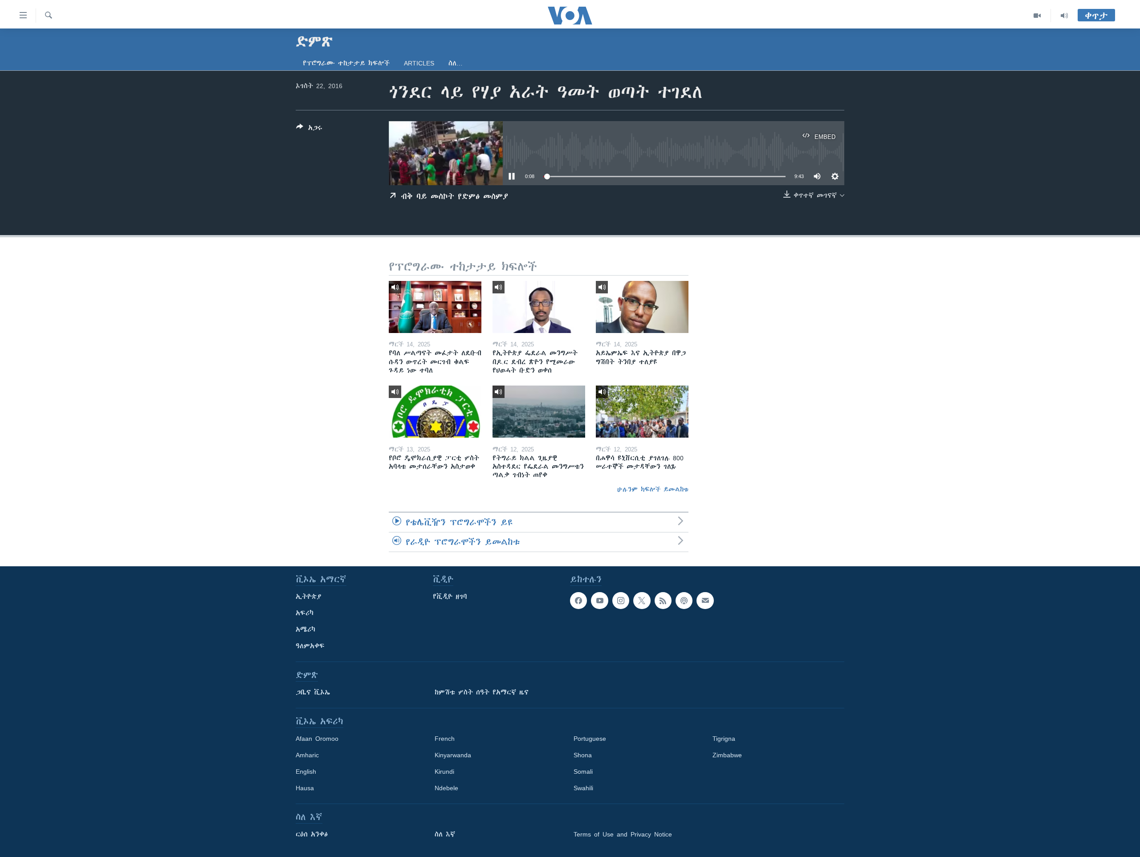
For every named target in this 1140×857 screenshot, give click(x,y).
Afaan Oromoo (317, 739)
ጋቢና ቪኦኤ (313, 692)
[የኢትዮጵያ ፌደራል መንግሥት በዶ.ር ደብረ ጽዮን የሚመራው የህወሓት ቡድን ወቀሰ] (539, 307)
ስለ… (455, 63)
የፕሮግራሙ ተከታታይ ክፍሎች (346, 63)
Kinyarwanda (453, 755)
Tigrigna (723, 739)
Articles (419, 63)
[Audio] (1064, 15)
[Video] (1037, 15)
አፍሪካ (305, 613)
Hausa (305, 788)
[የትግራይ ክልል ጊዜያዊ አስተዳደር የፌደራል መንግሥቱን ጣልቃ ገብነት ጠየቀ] (539, 412)
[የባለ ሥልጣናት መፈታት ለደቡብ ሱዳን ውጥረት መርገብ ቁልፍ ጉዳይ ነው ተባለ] (435, 307)
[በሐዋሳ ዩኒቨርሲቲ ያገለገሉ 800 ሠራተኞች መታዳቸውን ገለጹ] (642, 412)
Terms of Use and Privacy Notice (623, 834)
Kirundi (444, 772)
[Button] (309, 129)
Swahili (583, 788)
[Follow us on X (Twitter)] (641, 600)
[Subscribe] (704, 600)
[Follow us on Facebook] (578, 600)
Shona (583, 755)
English (306, 772)
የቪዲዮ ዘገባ (450, 597)
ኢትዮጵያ (309, 597)
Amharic (307, 755)
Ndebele (446, 788)
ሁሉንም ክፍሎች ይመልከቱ (652, 489)
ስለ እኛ (445, 834)
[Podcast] (684, 600)
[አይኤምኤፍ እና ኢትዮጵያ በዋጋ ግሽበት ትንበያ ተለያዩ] (642, 307)
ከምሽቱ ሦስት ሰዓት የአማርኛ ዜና (482, 692)
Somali (583, 772)
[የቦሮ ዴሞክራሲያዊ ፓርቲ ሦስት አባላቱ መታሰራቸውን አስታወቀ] (435, 412)
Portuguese (590, 739)
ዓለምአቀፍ (310, 646)
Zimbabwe (727, 755)
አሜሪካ (305, 629)
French (445, 739)
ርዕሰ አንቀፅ (312, 834)
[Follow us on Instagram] (620, 600)
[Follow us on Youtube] (599, 600)
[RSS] (663, 600)
